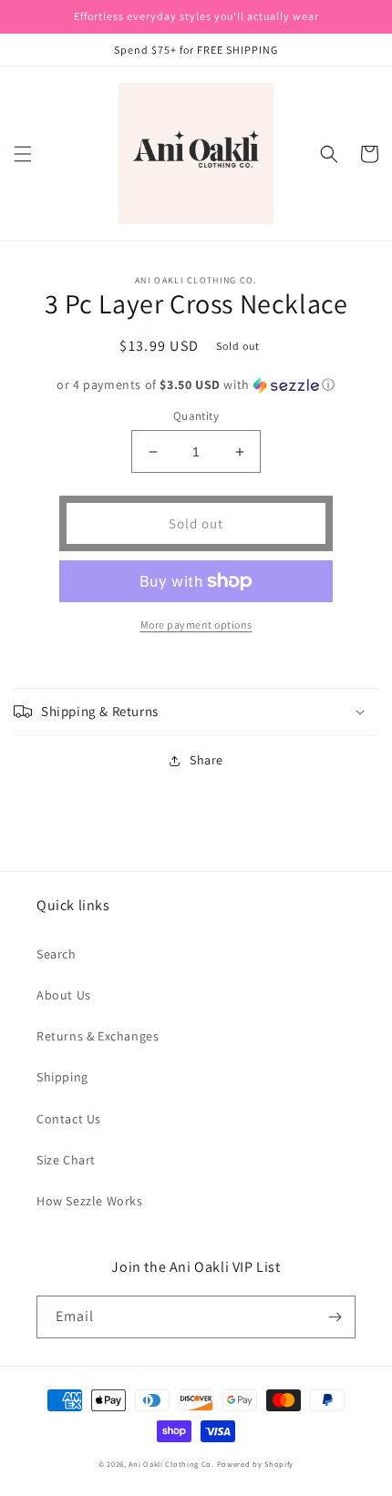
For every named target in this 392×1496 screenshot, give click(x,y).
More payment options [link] (196, 624)
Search (56, 954)
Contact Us (68, 1119)
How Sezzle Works (89, 1201)
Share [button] (206, 760)
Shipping (62, 1077)
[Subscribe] (335, 1317)
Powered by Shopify (255, 1464)
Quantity (196, 416)
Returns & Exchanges (97, 1036)
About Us (63, 995)
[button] (23, 154)
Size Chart (66, 1160)
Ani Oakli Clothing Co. (172, 1464)
